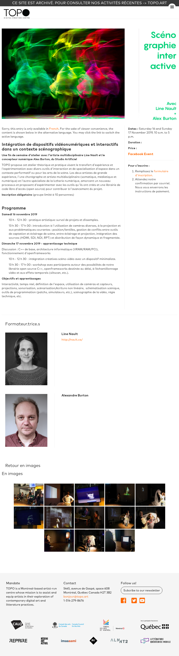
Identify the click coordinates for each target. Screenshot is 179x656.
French (54, 128)
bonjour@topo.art (75, 596)
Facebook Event (140, 154)
